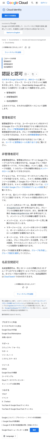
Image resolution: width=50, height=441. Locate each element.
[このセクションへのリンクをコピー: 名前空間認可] (21, 262)
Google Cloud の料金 (9, 330)
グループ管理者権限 (15, 129)
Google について (8, 418)
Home (4, 40)
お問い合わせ (7, 337)
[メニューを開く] (3, 3)
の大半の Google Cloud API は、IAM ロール (20, 80)
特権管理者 (34, 135)
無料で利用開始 (10, 16)
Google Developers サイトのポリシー (17, 308)
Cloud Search (9, 277)
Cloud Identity (14, 9)
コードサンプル (7, 376)
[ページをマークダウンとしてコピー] (33, 74)
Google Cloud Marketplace (11, 334)
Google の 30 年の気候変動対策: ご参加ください (20, 425)
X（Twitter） (7, 402)
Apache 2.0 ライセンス (16, 306)
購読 (34, 430)
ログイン (44, 3)
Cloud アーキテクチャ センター (13, 380)
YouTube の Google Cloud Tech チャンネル (17, 409)
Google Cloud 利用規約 (11, 421)
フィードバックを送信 (13, 52)
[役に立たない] (29, 47)
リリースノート (7, 355)
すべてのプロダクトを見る (11, 326)
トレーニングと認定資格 (11, 384)
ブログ (4, 394)
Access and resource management (34, 40)
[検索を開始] (32, 2)
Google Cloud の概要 (9, 373)
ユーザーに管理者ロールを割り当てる (21, 142)
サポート (5, 351)
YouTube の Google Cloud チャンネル (15, 405)
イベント (5, 398)
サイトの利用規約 (34, 418)
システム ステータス (9, 359)
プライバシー (21, 418)
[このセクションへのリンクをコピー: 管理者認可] (18, 117)
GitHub (4, 369)
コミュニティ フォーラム (11, 347)
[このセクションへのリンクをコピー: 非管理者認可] (21, 154)
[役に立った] (25, 47)
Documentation (14, 40)
